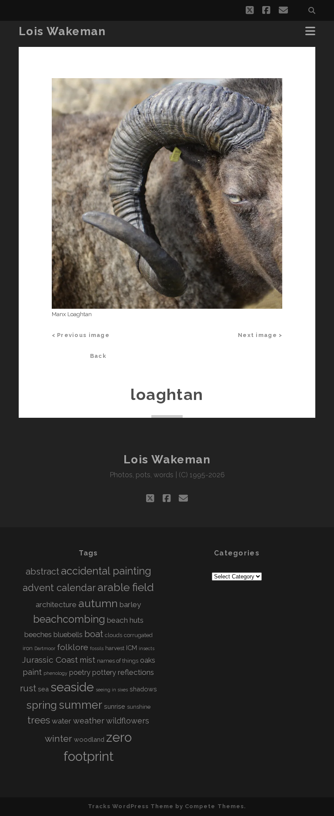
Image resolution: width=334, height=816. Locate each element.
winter (58, 738)
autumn (98, 603)
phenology (55, 673)
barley (130, 604)
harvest (114, 648)
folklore (72, 647)
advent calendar (59, 587)
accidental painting (106, 571)
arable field (125, 587)
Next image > (260, 335)
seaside (72, 687)
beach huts (125, 620)
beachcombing (69, 619)
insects (146, 648)
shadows (143, 689)
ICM (131, 647)
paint (32, 672)
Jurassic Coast (50, 660)
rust (28, 688)
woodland (89, 739)
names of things (117, 660)
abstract (42, 571)
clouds (113, 635)
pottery (104, 672)
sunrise (114, 706)
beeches (38, 635)
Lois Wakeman (62, 31)
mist (87, 659)
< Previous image (81, 335)
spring (41, 705)
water (61, 721)
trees (38, 720)
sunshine (138, 707)
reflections (136, 672)
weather (88, 720)
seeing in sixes (112, 689)
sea (43, 689)
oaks (147, 660)
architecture (56, 604)
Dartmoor (44, 648)
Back (98, 356)
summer (80, 704)
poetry (79, 672)
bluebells (68, 635)
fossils (97, 648)
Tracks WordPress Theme (131, 806)
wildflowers (127, 720)
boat (93, 633)
